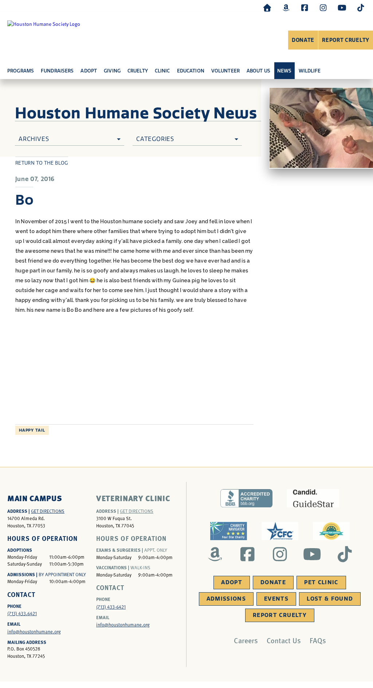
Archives (34, 138)
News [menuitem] (284, 71)
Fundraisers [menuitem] (57, 71)
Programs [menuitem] (20, 71)
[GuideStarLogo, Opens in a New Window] (313, 498)
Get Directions (47, 511)
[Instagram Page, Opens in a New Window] (323, 7)
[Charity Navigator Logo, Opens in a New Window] (228, 531)
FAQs (318, 640)
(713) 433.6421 (22, 613)
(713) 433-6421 (111, 607)
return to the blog (41, 163)
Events (276, 598)
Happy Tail (32, 430)
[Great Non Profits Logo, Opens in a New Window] (331, 531)
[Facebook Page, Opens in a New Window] (304, 7)
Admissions (226, 598)
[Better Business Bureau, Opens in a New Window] (246, 498)
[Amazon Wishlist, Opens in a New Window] (286, 7)
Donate (303, 40)
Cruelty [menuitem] (137, 71)
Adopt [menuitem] (89, 71)
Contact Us (284, 640)
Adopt (231, 582)
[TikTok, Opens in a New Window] (361, 7)
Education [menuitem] (190, 71)
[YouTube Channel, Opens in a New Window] (342, 7)
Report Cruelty (345, 40)
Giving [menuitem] (112, 71)
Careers (246, 640)
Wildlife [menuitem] (310, 71)
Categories (155, 138)
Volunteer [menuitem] (225, 71)
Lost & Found (330, 598)
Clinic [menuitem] (162, 71)
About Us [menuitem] (258, 71)
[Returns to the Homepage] (267, 7)
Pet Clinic (321, 582)
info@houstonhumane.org (34, 631)
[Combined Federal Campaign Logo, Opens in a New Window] (280, 531)
